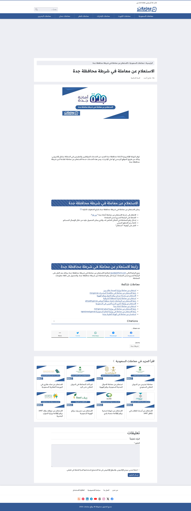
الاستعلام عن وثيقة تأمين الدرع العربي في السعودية (116, 303)
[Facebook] (112, 499)
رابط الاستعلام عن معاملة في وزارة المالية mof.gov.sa (115, 309)
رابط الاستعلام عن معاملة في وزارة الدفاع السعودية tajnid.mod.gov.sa (108, 311)
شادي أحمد (147, 78)
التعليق (137, 443)
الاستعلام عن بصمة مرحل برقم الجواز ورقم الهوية (116, 296)
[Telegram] (91, 499)
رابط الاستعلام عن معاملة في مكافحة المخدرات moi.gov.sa (113, 293)
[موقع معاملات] (147, 9)
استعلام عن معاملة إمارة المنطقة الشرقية (119, 298)
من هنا (94, 215)
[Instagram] (104, 499)
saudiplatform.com (118, 273)
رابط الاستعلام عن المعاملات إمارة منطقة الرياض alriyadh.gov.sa (110, 301)
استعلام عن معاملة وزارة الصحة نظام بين (119, 290)
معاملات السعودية (137, 63)
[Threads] (99, 499)
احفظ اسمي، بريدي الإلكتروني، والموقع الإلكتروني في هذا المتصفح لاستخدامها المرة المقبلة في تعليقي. (102, 470)
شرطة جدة (134, 346)
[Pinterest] (83, 499)
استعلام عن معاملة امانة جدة (124, 306)
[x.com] (108, 499)
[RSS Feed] (79, 499)
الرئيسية (149, 63)
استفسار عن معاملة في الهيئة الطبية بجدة (119, 314)
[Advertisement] (95, 37)
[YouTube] (95, 499)
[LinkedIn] (87, 499)
